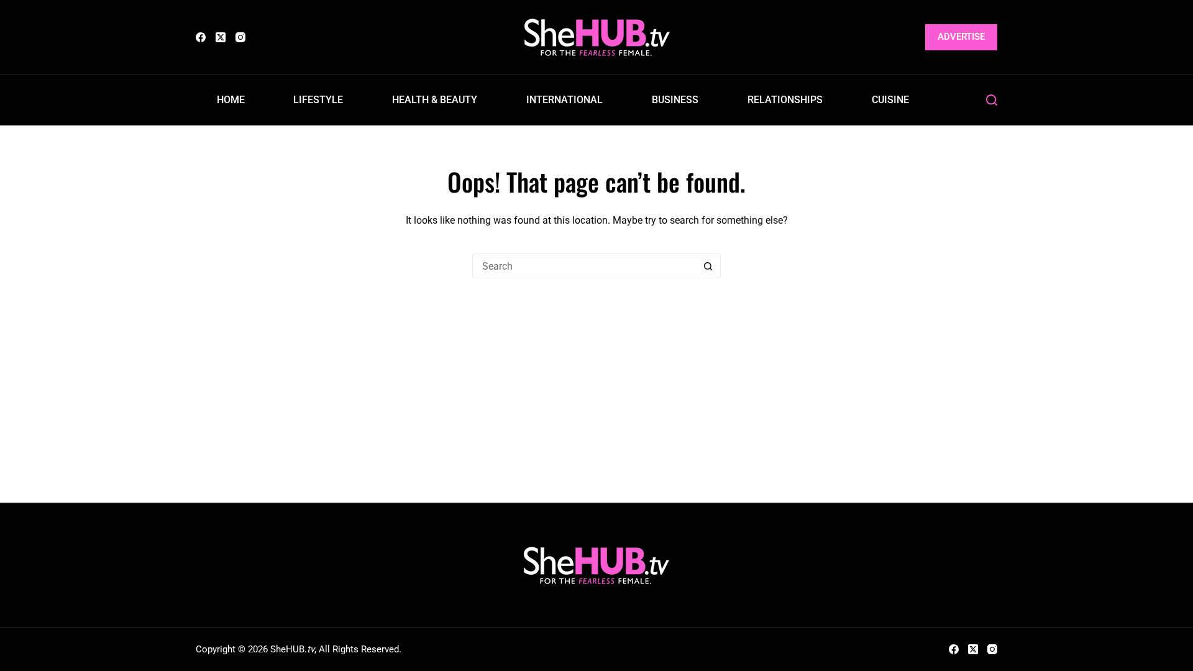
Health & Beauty (434, 100)
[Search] (991, 100)
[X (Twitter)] (221, 37)
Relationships (785, 100)
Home (231, 100)
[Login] (908, 37)
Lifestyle (318, 100)
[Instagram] (240, 37)
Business (675, 100)
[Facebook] (201, 37)
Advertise (961, 36)
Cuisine (890, 100)
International (564, 100)
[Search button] (708, 265)
